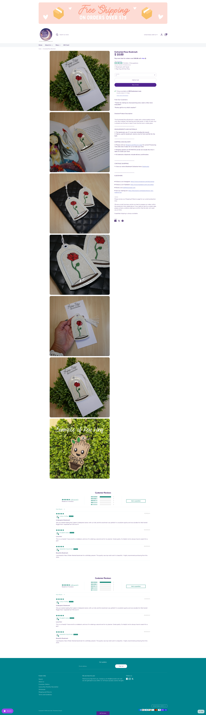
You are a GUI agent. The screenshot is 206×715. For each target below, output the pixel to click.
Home (40, 45)
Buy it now (135, 85)
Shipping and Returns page (134, 145)
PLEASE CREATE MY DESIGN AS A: (123, 65)
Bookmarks (145, 166)
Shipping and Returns (45, 692)
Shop (57, 45)
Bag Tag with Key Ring (122, 69)
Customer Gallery (44, 684)
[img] (60, 514)
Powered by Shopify (57, 710)
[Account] (161, 34)
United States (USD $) (150, 35)
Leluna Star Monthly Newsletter (48, 687)
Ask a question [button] (136, 501)
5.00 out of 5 (74, 500)
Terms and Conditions (45, 695)
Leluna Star (49, 710)
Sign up (121, 666)
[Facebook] (127, 679)
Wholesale (42, 689)
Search (41, 679)
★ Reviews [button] (103, 713)
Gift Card (66, 45)
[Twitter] (132, 679)
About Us (48, 45)
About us (41, 682)
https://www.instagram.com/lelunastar (142, 181)
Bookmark (119, 61)
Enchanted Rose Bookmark (49, 49)
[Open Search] (57, 34)
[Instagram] (130, 679)
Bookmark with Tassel (122, 67)
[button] (119, 63)
